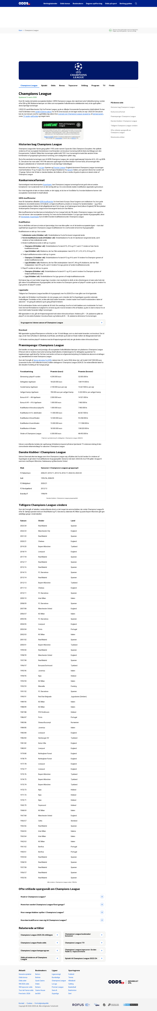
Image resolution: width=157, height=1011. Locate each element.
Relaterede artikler (118, 137)
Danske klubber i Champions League (124, 121)
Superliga (55, 993)
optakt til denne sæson (43, 112)
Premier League (59, 167)
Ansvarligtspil (133, 982)
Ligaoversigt (56, 974)
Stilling (84, 85)
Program (95, 85)
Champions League (29, 85)
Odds (53, 85)
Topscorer (73, 85)
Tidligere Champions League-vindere (124, 126)
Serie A (70, 170)
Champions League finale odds (33, 943)
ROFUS (74, 138)
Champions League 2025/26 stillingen (37, 935)
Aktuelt (22, 970)
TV (104, 85)
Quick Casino (40, 981)
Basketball (72, 987)
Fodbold (71, 974)
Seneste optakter (25, 974)
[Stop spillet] (96, 1004)
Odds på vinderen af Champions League (34, 958)
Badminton (72, 990)
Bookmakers (40, 970)
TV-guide (26, 116)
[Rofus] (81, 1004)
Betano (38, 987)
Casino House (40, 990)
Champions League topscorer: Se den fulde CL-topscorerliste (80, 950)
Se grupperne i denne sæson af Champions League (42, 323)
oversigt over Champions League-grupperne (74, 114)
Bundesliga (56, 977)
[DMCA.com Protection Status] (130, 1004)
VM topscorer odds (25, 987)
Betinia (37, 977)
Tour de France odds (26, 990)
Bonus (62, 85)
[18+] (111, 1004)
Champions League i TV (74, 943)
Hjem (20, 30)
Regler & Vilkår (48, 136)
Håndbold (71, 981)
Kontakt (21, 1003)
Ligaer (55, 970)
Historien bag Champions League (123, 107)
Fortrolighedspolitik (42, 1003)
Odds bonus (23, 977)
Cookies (29, 1003)
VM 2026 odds (24, 984)
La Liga (41, 167)
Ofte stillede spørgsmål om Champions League (121, 131)
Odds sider (22, 981)
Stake (37, 984)
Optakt (44, 85)
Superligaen (47, 185)
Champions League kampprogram (35, 950)
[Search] (135, 3)
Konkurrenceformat (118, 112)
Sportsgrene (74, 970)
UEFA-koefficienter (46, 202)
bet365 (37, 993)
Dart (69, 993)
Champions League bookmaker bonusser (78, 935)
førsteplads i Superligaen (30, 217)
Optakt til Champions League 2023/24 (81, 958)
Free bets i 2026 (24, 993)
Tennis (70, 977)
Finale (111, 85)
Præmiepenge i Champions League (123, 116)
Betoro (37, 974)
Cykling (71, 984)
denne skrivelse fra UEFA (43, 360)
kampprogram (98, 114)
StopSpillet (58, 138)
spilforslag (34, 116)
